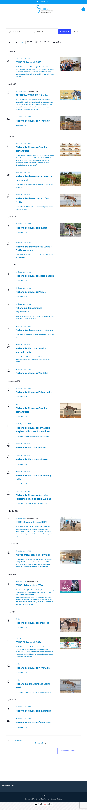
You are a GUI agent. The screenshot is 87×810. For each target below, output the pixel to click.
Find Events (64, 31)
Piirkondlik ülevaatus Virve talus (33, 121)
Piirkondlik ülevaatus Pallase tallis (34, 392)
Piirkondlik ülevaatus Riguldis (31, 228)
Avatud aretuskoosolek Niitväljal (33, 555)
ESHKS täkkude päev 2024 (29, 585)
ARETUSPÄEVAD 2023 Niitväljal (32, 95)
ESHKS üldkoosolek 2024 (28, 642)
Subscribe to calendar (68, 751)
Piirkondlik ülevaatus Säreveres (32, 623)
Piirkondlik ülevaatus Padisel (31, 447)
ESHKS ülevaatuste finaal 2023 (31, 522)
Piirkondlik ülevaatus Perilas (31, 292)
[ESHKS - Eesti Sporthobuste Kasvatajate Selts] (43, 9)
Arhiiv (43, 795)
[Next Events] (16, 42)
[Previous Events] (9, 42)
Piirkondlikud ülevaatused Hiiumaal (34, 330)
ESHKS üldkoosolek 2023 (28, 62)
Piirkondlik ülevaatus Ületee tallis (33, 723)
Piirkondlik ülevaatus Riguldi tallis (33, 711)
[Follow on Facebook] (37, 2)
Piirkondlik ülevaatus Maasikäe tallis (35, 276)
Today (22, 42)
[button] (48, 2)
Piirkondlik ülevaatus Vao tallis (32, 373)
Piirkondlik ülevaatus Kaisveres (32, 459)
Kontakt (42, 2)
